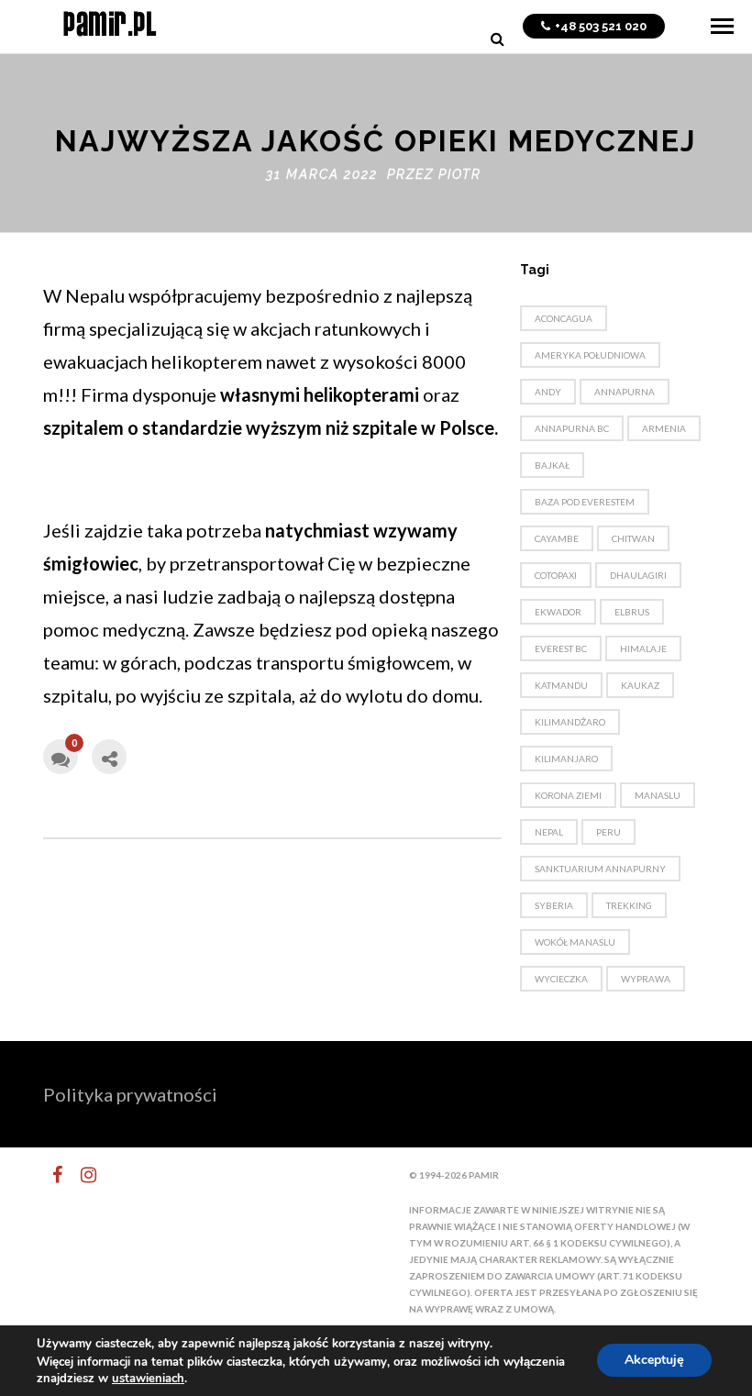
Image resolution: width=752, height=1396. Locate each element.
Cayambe (557, 538)
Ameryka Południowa (590, 354)
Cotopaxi (556, 575)
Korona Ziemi (568, 795)
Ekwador (558, 611)
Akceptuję (654, 1360)
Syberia (554, 905)
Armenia (664, 428)
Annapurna (624, 391)
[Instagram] (81, 1175)
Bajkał (552, 465)
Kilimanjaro (566, 758)
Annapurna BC (572, 428)
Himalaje (643, 648)
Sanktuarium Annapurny (600, 868)
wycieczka (561, 978)
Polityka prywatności (130, 1094)
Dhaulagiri (638, 575)
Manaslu (657, 795)
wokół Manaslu (575, 941)
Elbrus (631, 611)
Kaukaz (640, 685)
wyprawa (645, 978)
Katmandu (561, 685)
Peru (608, 831)
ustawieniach (148, 1378)
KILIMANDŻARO (570, 721)
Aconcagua (563, 318)
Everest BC (561, 648)
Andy (548, 391)
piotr (459, 174)
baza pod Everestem (585, 501)
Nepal (549, 831)
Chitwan (633, 538)
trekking (629, 905)
